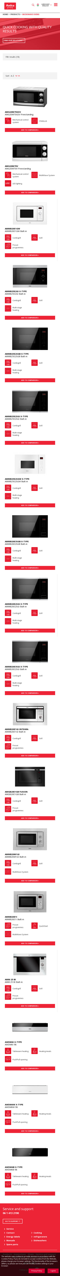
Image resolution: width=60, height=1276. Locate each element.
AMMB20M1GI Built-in (15, 856)
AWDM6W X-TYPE (14, 1104)
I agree (53, 1271)
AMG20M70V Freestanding (18, 168)
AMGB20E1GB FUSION (16, 791)
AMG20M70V (11, 166)
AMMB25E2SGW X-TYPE (17, 478)
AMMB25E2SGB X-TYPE (17, 353)
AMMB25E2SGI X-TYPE (16, 416)
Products (15, 14)
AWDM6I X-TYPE (13, 1042)
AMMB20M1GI (12, 854)
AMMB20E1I (11, 916)
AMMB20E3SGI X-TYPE (16, 666)
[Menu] (56, 4)
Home (5, 14)
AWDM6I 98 (10, 1044)
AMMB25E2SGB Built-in (16, 356)
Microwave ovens (30, 14)
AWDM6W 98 (11, 1107)
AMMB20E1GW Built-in (16, 231)
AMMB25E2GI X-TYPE (16, 291)
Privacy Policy (36, 1271)
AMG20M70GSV (13, 111)
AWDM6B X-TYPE (13, 1167)
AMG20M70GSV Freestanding (19, 114)
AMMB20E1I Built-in (14, 919)
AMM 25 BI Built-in (14, 982)
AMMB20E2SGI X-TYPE (16, 604)
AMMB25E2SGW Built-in (16, 481)
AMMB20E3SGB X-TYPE (17, 541)
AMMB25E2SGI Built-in (16, 418)
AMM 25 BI (10, 979)
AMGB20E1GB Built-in (15, 794)
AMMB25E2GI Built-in (15, 293)
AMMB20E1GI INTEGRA (16, 729)
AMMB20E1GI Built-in (15, 731)
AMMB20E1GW (12, 228)
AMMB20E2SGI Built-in (16, 606)
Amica (10, 6)
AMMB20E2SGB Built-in (16, 544)
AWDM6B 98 (11, 1169)
